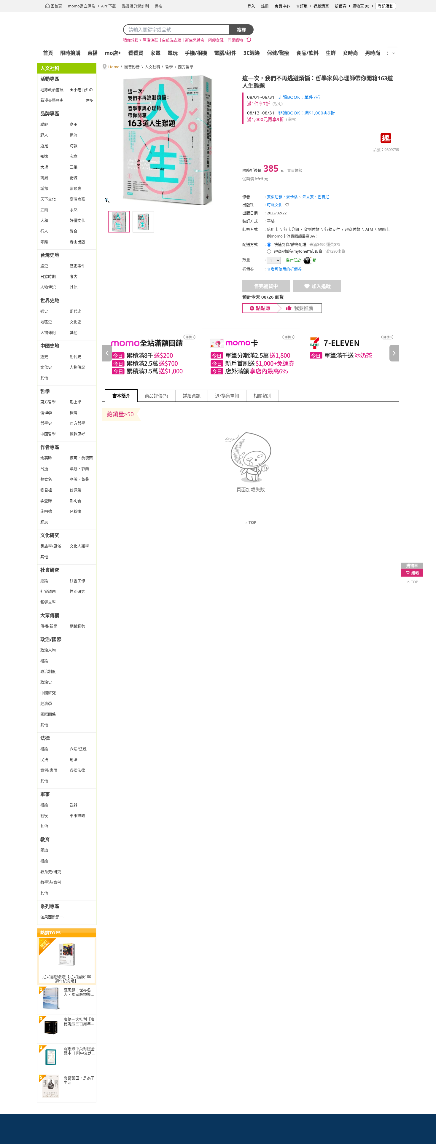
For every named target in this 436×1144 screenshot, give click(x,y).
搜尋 (241, 30)
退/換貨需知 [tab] (227, 396)
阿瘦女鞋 (216, 40)
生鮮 (331, 53)
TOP (252, 522)
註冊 (265, 6)
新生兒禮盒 (194, 40)
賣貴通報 (295, 170)
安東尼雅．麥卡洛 (282, 196)
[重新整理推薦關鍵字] (248, 39)
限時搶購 (70, 53)
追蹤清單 (321, 6)
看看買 (135, 53)
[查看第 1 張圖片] (119, 221)
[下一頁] (394, 353)
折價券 (340, 6)
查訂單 (302, 6)
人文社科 (152, 66)
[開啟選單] (393, 53)
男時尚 (372, 53)
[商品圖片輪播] (167, 140)
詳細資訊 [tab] (192, 396)
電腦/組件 (225, 53)
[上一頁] (107, 353)
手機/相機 (196, 53)
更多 (89, 100)
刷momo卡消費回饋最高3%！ (293, 236)
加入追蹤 (321, 286)
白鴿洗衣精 (171, 40)
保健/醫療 (278, 53)
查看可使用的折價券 (284, 269)
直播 (92, 53)
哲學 (169, 66)
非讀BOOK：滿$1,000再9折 (306, 113)
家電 (155, 53)
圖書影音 (132, 66)
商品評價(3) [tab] (156, 396)
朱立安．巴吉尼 (315, 196)
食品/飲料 (307, 53)
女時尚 (350, 53)
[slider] (250, 353)
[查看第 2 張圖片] (143, 221)
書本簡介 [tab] (121, 396)
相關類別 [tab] (262, 396)
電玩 (173, 53)
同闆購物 (235, 40)
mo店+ (113, 53)
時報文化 (274, 204)
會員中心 (282, 6)
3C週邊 (252, 53)
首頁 (48, 53)
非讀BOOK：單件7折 (299, 97)
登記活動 (385, 6)
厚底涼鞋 (150, 40)
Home (113, 66)
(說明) (278, 103)
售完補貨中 (266, 286)
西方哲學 (185, 66)
